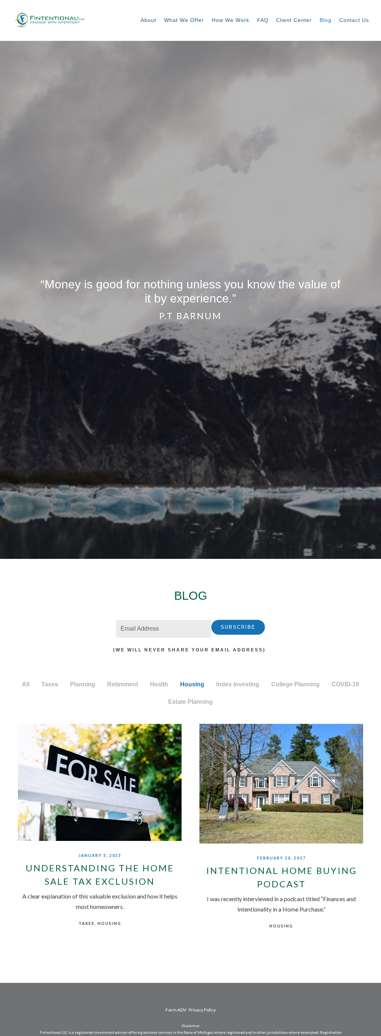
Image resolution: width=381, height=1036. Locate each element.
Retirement (122, 684)
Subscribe (238, 627)
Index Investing (237, 684)
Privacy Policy (202, 1010)
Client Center (294, 20)
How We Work (230, 20)
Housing (192, 684)
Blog (326, 20)
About (148, 20)
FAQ (263, 20)
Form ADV (176, 1010)
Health (159, 684)
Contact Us (354, 20)
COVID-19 (345, 684)
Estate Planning (190, 702)
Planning (82, 684)
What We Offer (184, 20)
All (25, 684)
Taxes (49, 684)
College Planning (295, 684)
